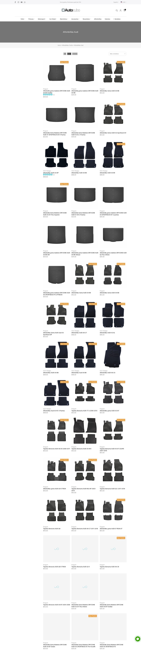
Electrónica (63, 19)
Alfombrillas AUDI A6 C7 (79, 332)
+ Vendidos (116, 19)
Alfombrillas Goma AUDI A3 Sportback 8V (113, 133)
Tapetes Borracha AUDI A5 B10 (81, 448)
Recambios (86, 19)
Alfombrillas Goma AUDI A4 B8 (109, 91)
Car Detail (52, 19)
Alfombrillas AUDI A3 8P (51, 173)
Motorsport (41, 19)
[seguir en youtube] (21, 2)
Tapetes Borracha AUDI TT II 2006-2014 (84, 410)
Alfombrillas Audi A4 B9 (78, 372)
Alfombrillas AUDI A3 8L (107, 332)
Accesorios (74, 19)
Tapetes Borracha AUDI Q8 (51, 528)
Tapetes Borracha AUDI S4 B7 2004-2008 (56, 604)
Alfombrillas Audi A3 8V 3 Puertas (54, 410)
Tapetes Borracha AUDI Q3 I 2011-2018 (112, 488)
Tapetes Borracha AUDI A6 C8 (109, 566)
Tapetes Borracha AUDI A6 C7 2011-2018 (84, 528)
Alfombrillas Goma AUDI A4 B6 (109, 293)
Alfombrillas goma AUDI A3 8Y (109, 410)
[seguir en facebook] (15, 2)
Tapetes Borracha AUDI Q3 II (80, 566)
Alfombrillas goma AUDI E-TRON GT (111, 528)
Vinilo (22, 19)
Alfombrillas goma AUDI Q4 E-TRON (54, 488)
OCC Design (47, 171)
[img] (47, 95)
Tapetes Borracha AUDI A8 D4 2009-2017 (56, 448)
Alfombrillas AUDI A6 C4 (107, 372)
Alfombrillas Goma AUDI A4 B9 (81, 293)
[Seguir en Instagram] (18, 2)
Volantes (107, 19)
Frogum (45, 89)
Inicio (59, 45)
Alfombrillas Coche (67, 45)
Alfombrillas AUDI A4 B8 (51, 372)
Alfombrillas (97, 19)
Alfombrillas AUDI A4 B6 (79, 173)
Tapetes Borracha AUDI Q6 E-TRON (54, 566)
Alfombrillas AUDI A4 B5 (107, 173)
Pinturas (30, 19)
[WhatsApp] (25, 2)
